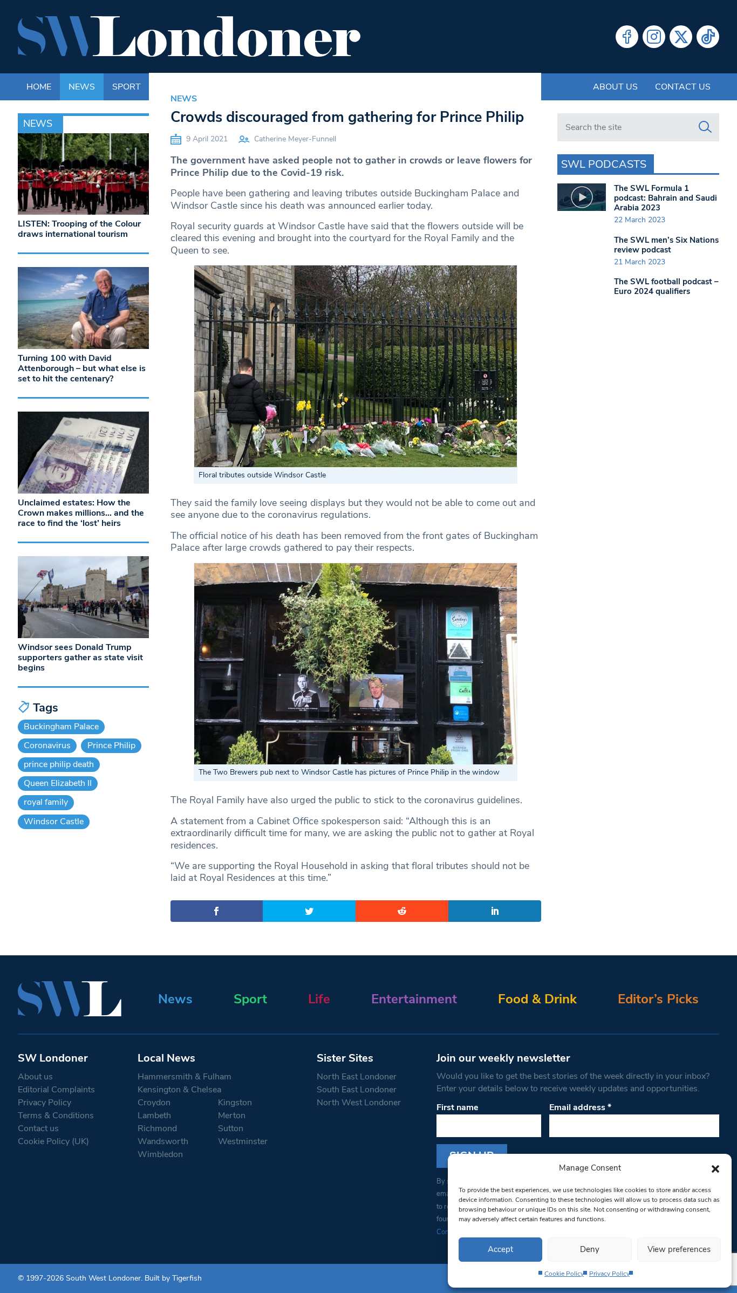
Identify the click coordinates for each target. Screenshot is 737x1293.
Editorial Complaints (56, 1090)
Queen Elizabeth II (58, 783)
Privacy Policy (609, 1273)
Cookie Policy (564, 1273)
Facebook (627, 36)
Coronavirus (47, 745)
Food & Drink (537, 999)
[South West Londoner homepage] (189, 36)
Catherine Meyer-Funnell (295, 139)
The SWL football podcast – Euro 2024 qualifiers (666, 286)
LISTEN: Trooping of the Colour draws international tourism (79, 229)
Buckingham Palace (61, 727)
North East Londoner (357, 1077)
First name (457, 1107)
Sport (250, 999)
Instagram (654, 36)
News (183, 99)
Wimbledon (160, 1154)
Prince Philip (111, 745)
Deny (589, 1249)
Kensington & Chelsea (179, 1090)
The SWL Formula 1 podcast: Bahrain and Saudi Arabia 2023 (665, 198)
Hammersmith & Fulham (184, 1077)
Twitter (681, 36)
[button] (715, 1167)
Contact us (683, 87)
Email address (580, 1107)
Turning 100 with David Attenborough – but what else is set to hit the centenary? (82, 368)
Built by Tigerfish (173, 1278)
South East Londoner (357, 1090)
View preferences (679, 1249)
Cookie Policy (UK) (53, 1141)
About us (615, 87)
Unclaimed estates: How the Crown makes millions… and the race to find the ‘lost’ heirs (81, 513)
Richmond (157, 1128)
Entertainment (414, 999)
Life (319, 999)
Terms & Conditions (56, 1115)
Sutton (230, 1128)
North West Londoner (359, 1103)
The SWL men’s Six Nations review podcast (666, 245)
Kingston (235, 1103)
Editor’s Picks (658, 999)
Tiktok (708, 36)
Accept (500, 1249)
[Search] (705, 127)
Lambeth (154, 1115)
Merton (231, 1115)
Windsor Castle (54, 821)
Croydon (154, 1103)
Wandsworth (163, 1141)
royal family (46, 802)
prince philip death (59, 764)
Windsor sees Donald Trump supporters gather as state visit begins (80, 657)
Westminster (243, 1141)
